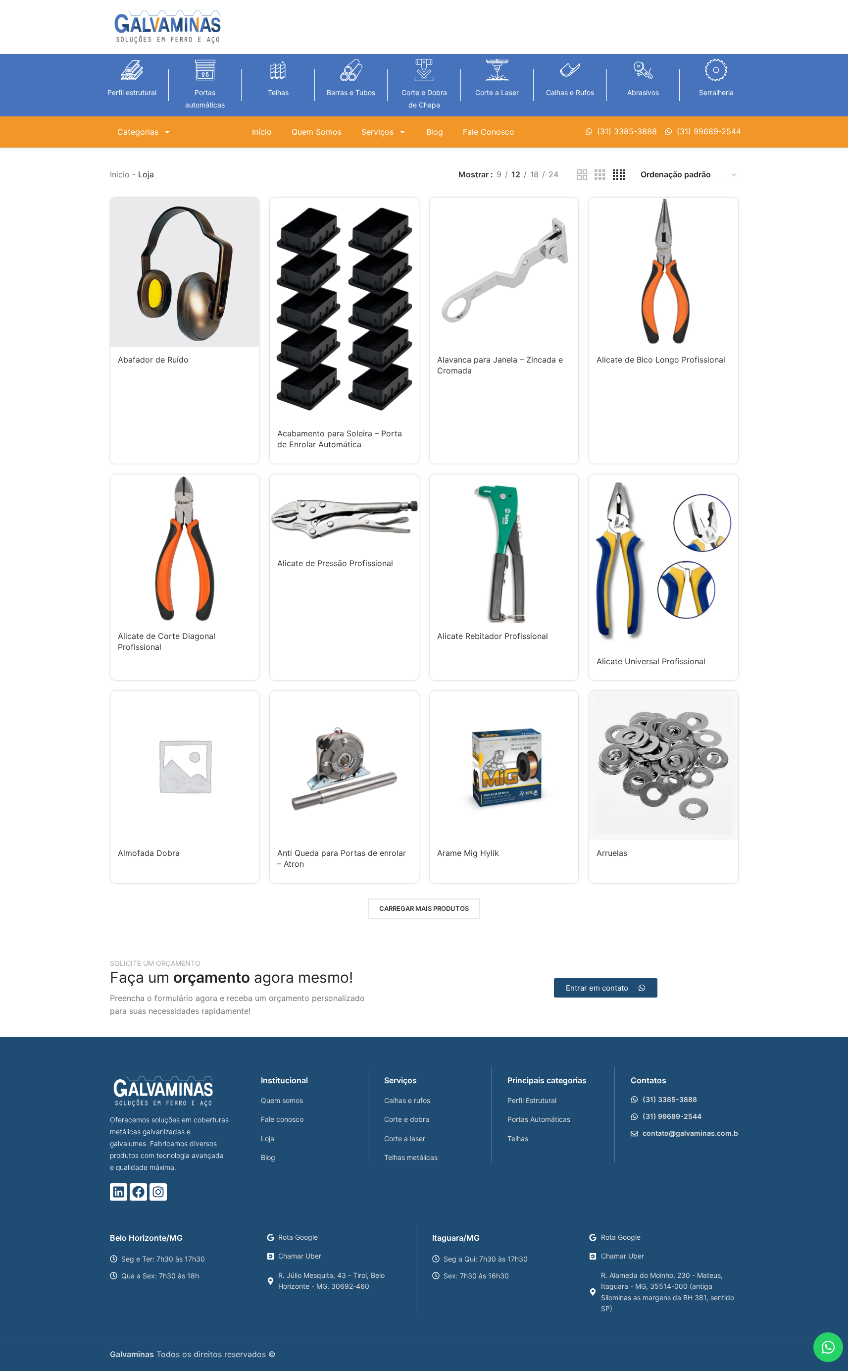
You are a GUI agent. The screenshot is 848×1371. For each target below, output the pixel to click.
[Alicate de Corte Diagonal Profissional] (184, 549)
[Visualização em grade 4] (619, 175)
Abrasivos (643, 92)
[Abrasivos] (643, 70)
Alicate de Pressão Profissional (335, 563)
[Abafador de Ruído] (184, 272)
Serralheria (716, 92)
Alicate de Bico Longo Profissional (661, 360)
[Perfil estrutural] (132, 70)
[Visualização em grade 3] (600, 175)
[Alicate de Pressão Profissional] (344, 513)
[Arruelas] (663, 765)
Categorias (137, 132)
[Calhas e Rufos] (570, 70)
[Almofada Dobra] (184, 765)
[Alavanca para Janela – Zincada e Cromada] (504, 272)
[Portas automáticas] (205, 70)
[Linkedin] (118, 1192)
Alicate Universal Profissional (651, 661)
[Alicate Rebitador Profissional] (504, 549)
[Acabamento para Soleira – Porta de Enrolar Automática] (344, 309)
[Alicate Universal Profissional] (663, 562)
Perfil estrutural (131, 92)
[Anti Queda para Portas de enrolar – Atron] (344, 765)
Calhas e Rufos (570, 92)
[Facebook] (138, 1192)
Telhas (278, 92)
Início (262, 132)
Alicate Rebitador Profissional (492, 636)
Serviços (377, 132)
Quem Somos (317, 132)
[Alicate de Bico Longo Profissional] (663, 272)
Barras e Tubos (351, 92)
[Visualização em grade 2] (582, 175)
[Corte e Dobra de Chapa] (424, 70)
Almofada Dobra (149, 853)
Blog (434, 132)
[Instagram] (158, 1192)
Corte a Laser (497, 92)
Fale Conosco (488, 132)
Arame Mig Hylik (468, 853)
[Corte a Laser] (497, 70)
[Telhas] (278, 70)
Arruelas (612, 853)
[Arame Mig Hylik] (504, 765)
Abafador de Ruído (153, 360)
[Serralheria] (716, 70)
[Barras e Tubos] (351, 70)
